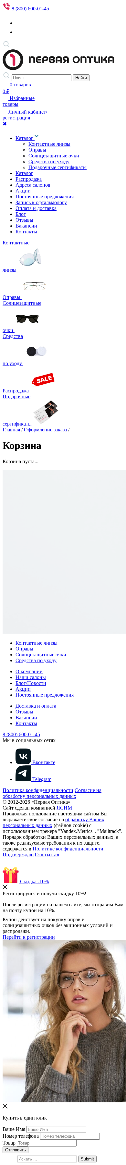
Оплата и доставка (36, 208)
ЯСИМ (64, 808)
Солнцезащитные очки (53, 155)
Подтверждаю (18, 854)
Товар (9, 1143)
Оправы (37, 150)
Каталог (25, 138)
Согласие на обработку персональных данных (52, 793)
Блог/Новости (31, 683)
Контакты (26, 231)
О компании (29, 671)
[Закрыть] (5, 887)
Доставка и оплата (36, 706)
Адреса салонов (33, 185)
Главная (11, 429)
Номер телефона (21, 1136)
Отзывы (24, 220)
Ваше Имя (14, 1129)
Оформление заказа (45, 429)
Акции (23, 190)
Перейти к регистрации (29, 937)
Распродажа (29, 179)
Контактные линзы (49, 144)
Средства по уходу (48, 161)
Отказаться (47, 854)
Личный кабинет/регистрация (25, 114)
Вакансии (26, 226)
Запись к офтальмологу (41, 202)
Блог (21, 214)
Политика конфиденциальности (38, 790)
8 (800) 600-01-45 (30, 8)
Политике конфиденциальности (68, 848)
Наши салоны (31, 677)
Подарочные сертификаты (57, 167)
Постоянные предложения (45, 196)
